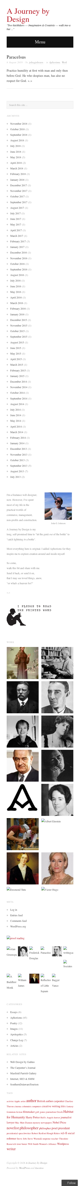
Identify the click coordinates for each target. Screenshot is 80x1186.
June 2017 (15, 219)
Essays (14, 1012)
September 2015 (18, 336)
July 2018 (15, 146)
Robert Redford (39, 1133)
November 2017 (18, 191)
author (31, 1100)
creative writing (51, 1106)
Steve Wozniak (35, 1138)
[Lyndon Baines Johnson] (23, 765)
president (64, 1128)
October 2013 (17, 460)
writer (11, 1148)
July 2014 (15, 409)
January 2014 (17, 443)
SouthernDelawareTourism (24, 1084)
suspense (46, 1138)
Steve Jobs (22, 1138)
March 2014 (16, 432)
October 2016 (17, 264)
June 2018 (15, 151)
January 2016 (17, 314)
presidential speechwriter (19, 1133)
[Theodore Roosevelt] (23, 697)
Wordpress (63, 1144)
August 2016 (17, 275)
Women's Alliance (47, 1143)
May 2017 (15, 224)
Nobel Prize (59, 1122)
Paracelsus (16, 57)
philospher (45, 1128)
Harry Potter (33, 1117)
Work (64, 62)
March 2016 (16, 303)
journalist (66, 1117)
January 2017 (17, 247)
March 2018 (16, 168)
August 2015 (17, 342)
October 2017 (17, 196)
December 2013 (18, 448)
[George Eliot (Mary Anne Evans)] (23, 868)
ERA (63, 1106)
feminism (11, 1111)
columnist (26, 1106)
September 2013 (18, 465)
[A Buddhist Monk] (12, 981)
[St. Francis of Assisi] (23, 662)
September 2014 (18, 398)
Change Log (16, 1040)
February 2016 (18, 308)
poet (55, 1128)
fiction (19, 1111)
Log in (13, 909)
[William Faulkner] (57, 662)
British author (45, 1101)
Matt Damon (26, 1122)
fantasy (69, 1106)
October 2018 (17, 129)
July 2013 (15, 476)
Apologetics (16, 1034)
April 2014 (16, 426)
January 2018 (17, 179)
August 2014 (17, 404)
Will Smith (33, 1143)
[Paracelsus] (46, 950)
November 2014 (18, 387)
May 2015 (15, 353)
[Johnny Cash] (57, 765)
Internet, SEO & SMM (22, 1079)
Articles (14, 1045)
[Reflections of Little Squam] (46, 983)
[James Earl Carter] (23, 833)
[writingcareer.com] (68, 950)
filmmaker (29, 1112)
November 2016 (18, 258)
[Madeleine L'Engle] (23, 731)
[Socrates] (68, 964)
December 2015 (18, 320)
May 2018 (15, 157)
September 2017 (18, 202)
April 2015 (16, 359)
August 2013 (17, 471)
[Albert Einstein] (51, 821)
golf (37, 1111)
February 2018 (18, 174)
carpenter (59, 1101)
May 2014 (15, 420)
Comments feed (18, 920)
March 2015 (16, 364)
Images (14, 1028)
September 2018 (18, 134)
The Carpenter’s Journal (22, 1067)
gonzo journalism (48, 1111)
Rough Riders (53, 1133)
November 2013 (18, 454)
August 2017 (17, 207)
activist (10, 1101)
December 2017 (18, 185)
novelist (13, 1127)
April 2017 (16, 230)
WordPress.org (18, 926)
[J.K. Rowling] (57, 868)
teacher (54, 1138)
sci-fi (64, 1133)
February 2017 (18, 241)
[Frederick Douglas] (34, 953)
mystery (36, 1122)
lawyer (10, 1122)
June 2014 (15, 415)
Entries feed (16, 915)
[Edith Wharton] (57, 731)
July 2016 (15, 280)
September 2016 (18, 269)
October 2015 (17, 331)
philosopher (29, 1127)
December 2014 (18, 381)
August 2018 (17, 140)
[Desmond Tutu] (16, 889)
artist (23, 1101)
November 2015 (18, 325)
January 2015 (17, 376)
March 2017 (16, 235)
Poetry (13, 1023)
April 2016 (16, 297)
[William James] (23, 980)
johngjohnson (36, 62)
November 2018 (18, 123)
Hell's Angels (46, 1117)
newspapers (46, 1122)
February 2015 (18, 370)
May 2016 (15, 292)
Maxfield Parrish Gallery (23, 1073)
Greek (60, 1111)
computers (36, 1106)
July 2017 (15, 213)
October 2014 (17, 392)
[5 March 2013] (23, 797)
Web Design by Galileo (22, 1062)
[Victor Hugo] (49, 889)
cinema (17, 1106)
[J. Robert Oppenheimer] (57, 697)
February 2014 (18, 437)
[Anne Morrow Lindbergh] (57, 799)
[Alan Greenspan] (12, 951)
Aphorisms (54, 62)
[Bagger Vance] (57, 980)
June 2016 (15, 286)
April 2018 (16, 162)
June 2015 (15, 348)
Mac (17, 1122)
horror (57, 1117)
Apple (17, 1101)
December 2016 (18, 252)
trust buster (22, 1143)
